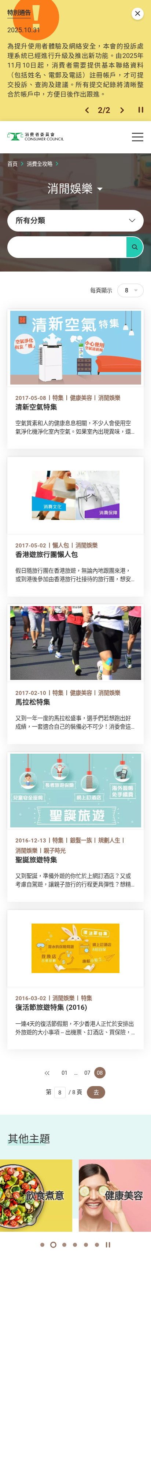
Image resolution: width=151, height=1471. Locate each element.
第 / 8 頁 (64, 1092)
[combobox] (75, 221)
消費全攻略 (39, 163)
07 (87, 1072)
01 (64, 1072)
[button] (87, 110)
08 (100, 1072)
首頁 (12, 163)
